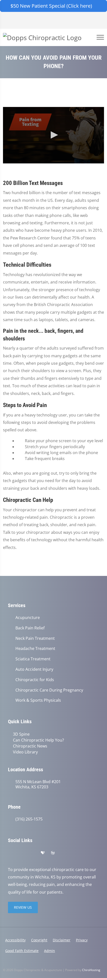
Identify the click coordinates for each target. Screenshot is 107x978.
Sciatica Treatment (33, 659)
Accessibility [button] (15, 940)
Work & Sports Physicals (38, 700)
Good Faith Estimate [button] (22, 950)
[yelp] (32, 853)
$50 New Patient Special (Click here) (51, 5)
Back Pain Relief (30, 628)
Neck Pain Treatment (35, 638)
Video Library (25, 752)
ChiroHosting (91, 970)
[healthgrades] (43, 853)
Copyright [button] (39, 940)
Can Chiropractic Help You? (38, 740)
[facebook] (21, 853)
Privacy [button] (82, 940)
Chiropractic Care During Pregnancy (49, 690)
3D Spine (21, 734)
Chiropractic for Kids (34, 679)
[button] (53, 134)
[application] (53, 135)
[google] (10, 853)
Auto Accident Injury (34, 669)
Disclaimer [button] (61, 940)
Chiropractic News (30, 746)
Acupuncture (27, 617)
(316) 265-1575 (29, 819)
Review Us (23, 907)
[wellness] (53, 853)
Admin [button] (49, 950)
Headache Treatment (35, 648)
